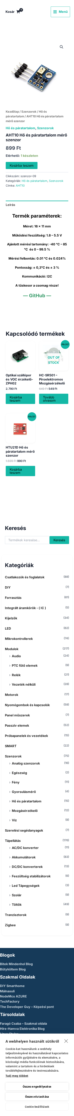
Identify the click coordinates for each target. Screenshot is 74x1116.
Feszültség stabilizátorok (31, 876)
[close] (66, 1041)
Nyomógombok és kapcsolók (27, 705)
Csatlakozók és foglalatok (24, 577)
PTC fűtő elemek (24, 665)
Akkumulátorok (24, 857)
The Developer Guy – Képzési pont (27, 1007)
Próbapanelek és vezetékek (26, 736)
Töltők (17, 905)
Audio (16, 656)
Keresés (59, 540)
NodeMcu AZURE (13, 996)
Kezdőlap (12, 111)
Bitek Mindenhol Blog (16, 964)
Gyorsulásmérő (24, 792)
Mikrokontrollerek (19, 639)
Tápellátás (13, 841)
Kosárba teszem (22, 165)
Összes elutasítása (37, 1096)
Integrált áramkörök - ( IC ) (25, 608)
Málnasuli (7, 991)
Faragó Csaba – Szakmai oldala (23, 1023)
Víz (14, 820)
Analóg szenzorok (26, 763)
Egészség (19, 773)
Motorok (11, 695)
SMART (11, 746)
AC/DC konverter (25, 848)
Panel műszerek (17, 715)
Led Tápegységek (25, 886)
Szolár (17, 895)
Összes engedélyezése (37, 1086)
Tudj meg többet (17, 1076)
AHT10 (20, 185)
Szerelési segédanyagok (24, 830)
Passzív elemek (17, 725)
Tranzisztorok (15, 915)
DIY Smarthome (12, 986)
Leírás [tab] (10, 205)
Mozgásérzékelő (25, 811)
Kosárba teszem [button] (16, 398)
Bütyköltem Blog (13, 969)
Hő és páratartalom (26, 801)
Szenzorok (13, 756)
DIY (8, 587)
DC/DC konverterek (27, 867)
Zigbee (10, 925)
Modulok (11, 649)
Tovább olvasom (49, 398)
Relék (16, 675)
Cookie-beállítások (37, 1107)
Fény (16, 782)
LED (8, 628)
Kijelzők (11, 618)
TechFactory (10, 1001)
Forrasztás (13, 598)
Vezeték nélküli (24, 684)
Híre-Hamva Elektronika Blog (22, 1029)
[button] (61, 46)
